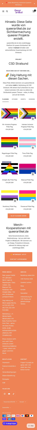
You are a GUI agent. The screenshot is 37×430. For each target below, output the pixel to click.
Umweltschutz (7, 335)
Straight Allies (6, 292)
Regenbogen (6, 282)
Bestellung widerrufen (28, 275)
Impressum (5, 362)
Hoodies (32, 99)
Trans (13, 282)
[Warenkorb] (34, 11)
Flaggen (5, 99)
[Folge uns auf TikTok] (13, 394)
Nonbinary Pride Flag (9, 206)
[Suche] (7, 11)
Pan (9, 287)
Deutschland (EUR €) (9, 402)
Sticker (15, 99)
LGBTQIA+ (8, 277)
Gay (9, 285)
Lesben (4, 285)
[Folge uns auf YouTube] (9, 394)
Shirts (23, 99)
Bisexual (5, 287)
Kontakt (23, 289)
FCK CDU (8, 307)
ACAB (9, 328)
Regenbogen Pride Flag (9, 153)
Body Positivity (7, 321)
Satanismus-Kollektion (9, 346)
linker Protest (9, 325)
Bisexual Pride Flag (27, 180)
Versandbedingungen (9, 372)
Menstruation (6, 318)
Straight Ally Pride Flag (9, 180)
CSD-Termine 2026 (27, 279)
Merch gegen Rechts (9, 303)
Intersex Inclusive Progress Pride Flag (27, 125)
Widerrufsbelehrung (8, 375)
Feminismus (6, 314)
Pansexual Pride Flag (27, 206)
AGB (3, 383)
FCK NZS (7, 305)
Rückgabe (5, 379)
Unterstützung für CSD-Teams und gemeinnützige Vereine (26, 300)
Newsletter (24, 293)
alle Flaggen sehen (18, 216)
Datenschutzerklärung (9, 367)
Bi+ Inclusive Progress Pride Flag (9, 125)
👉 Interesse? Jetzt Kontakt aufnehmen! (18, 257)
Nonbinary (5, 289)
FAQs (22, 286)
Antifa (4, 328)
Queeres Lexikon (26, 282)
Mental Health (6, 316)
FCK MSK (5, 310)
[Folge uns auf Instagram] (4, 394)
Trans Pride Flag (27, 153)
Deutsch (22, 402)
